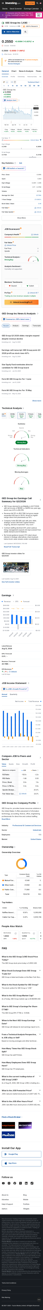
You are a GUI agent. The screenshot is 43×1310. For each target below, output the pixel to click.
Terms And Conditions (9, 1283)
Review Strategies (14, 64)
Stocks (4, 9)
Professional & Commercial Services (27, 825)
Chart (13, 71)
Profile (13, 76)
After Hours (8, 54)
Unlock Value (34, 140)
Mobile (25, 1199)
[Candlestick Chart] (4, 82)
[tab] (12, 415)
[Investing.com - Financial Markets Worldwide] (13, 3)
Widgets (26, 1209)
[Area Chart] (7, 82)
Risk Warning (6, 1297)
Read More (6, 819)
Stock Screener (16, 9)
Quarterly (13, 694)
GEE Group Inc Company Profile (19, 803)
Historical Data (32, 76)
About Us (5, 1195)
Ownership (21, 76)
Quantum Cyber (27, 933)
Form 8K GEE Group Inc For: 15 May (17, 390)
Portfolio (26, 1204)
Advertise (5, 1199)
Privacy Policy (6, 1290)
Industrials (37, 830)
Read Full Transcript (12, 547)
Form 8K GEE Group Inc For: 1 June (16, 379)
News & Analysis (26, 71)
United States (36, 839)
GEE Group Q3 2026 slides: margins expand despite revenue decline (20, 337)
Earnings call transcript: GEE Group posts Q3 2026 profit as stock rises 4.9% (21, 351)
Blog (25, 1195)
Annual (4, 694)
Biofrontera (7, 933)
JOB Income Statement (14, 683)
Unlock (23, 794)
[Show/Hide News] (15, 82)
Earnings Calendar (31, 9)
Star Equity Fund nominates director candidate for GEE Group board (17, 366)
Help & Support (7, 1204)
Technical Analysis (12, 408)
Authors (4, 1209)
